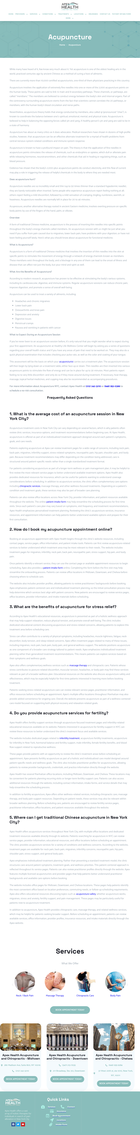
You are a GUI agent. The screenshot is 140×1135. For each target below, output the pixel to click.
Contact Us (105, 14)
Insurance (93, 14)
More (68, 18)
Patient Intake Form (121, 14)
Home (10, 14)
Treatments (63, 14)
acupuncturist (66, 362)
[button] (12, 984)
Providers (20, 14)
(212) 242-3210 (93, 386)
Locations (79, 14)
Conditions (47, 14)
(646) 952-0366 (112, 386)
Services (33, 14)
